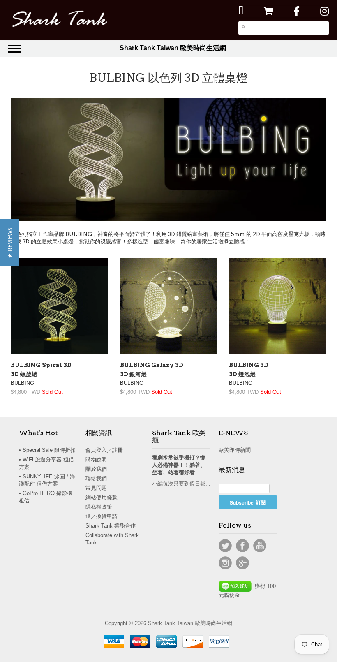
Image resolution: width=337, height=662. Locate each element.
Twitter (225, 545)
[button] (9, 242)
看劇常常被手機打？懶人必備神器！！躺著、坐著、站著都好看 (178, 464)
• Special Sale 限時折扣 (47, 450)
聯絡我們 (96, 478)
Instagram (225, 562)
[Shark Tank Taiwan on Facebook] (296, 11)
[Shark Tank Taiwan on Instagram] (324, 11)
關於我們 (96, 469)
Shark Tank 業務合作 (110, 526)
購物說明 (96, 459)
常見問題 (96, 488)
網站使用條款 (101, 497)
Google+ (242, 562)
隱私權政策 (98, 507)
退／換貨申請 (101, 516)
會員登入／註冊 (104, 450)
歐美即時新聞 (235, 450)
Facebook (242, 545)
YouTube (259, 545)
